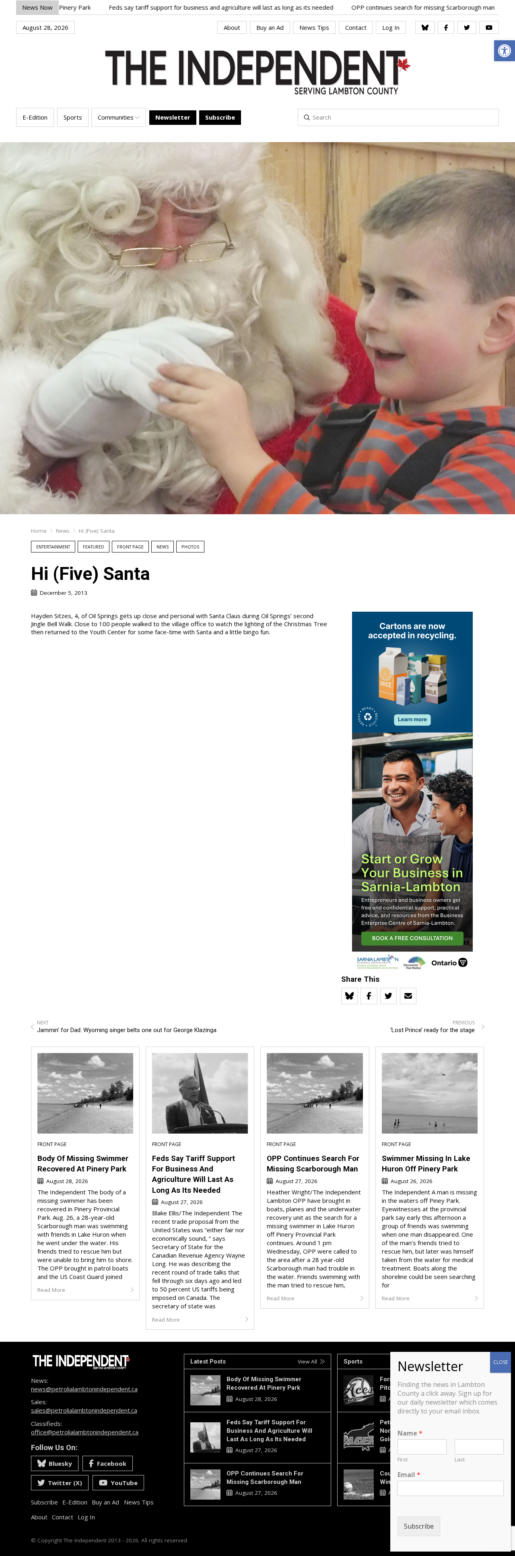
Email (409, 1475)
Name (410, 1433)
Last (460, 1459)
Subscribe (419, 1526)
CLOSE (500, 1362)
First (403, 1459)
